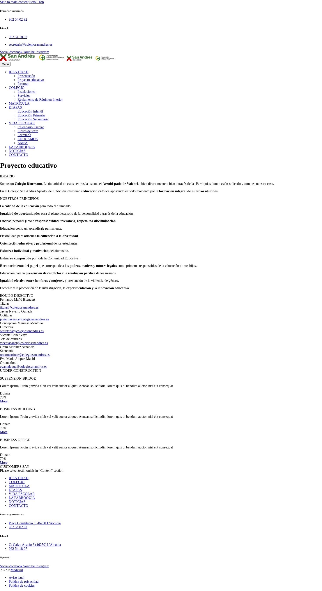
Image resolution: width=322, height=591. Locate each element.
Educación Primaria (31, 115)
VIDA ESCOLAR (22, 123)
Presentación (26, 76)
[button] (3, 401)
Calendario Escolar (31, 127)
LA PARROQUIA (22, 147)
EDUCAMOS (28, 139)
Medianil (17, 570)
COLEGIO (17, 87)
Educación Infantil (30, 111)
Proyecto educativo (31, 80)
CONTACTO (18, 155)
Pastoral (23, 84)
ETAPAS (15, 107)
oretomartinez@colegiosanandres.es (25, 355)
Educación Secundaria (33, 119)
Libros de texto (28, 131)
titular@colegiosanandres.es (19, 307)
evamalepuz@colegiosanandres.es (23, 366)
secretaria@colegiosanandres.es (22, 331)
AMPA (23, 143)
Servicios (24, 95)
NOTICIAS (17, 151)
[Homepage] (57, 60)
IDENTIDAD (18, 72)
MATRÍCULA (19, 103)
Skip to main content (14, 2)
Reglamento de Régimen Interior (40, 99)
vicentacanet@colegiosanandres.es (24, 343)
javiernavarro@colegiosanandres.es (24, 319)
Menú (5, 64)
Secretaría (24, 135)
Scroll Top (36, 2)
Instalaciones (26, 91)
